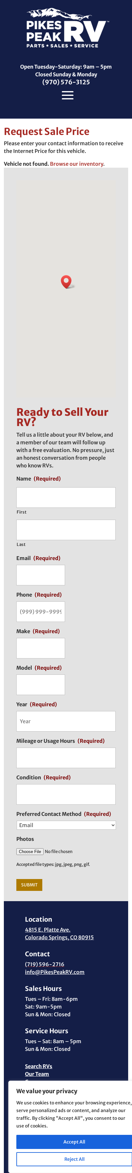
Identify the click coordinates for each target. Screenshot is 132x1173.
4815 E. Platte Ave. (47, 929)
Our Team (37, 1074)
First (22, 512)
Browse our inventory (76, 164)
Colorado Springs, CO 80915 (59, 937)
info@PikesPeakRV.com (55, 972)
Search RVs (38, 1066)
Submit (29, 885)
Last (21, 544)
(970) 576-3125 (66, 82)
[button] (68, 281)
